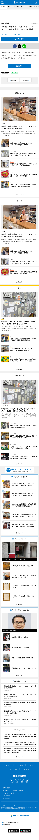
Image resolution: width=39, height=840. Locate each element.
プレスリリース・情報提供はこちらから (13, 790)
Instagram (22, 781)
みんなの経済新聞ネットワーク (19, 816)
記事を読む (19, 66)
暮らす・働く (28, 6)
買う (22, 6)
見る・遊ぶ (16, 6)
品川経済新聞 (19, 2)
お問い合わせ (6, 795)
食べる (10, 6)
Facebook (12, 781)
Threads (27, 781)
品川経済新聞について (8, 788)
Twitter (17, 781)
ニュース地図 (5, 23)
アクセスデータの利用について (11, 793)
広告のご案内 (6, 798)
